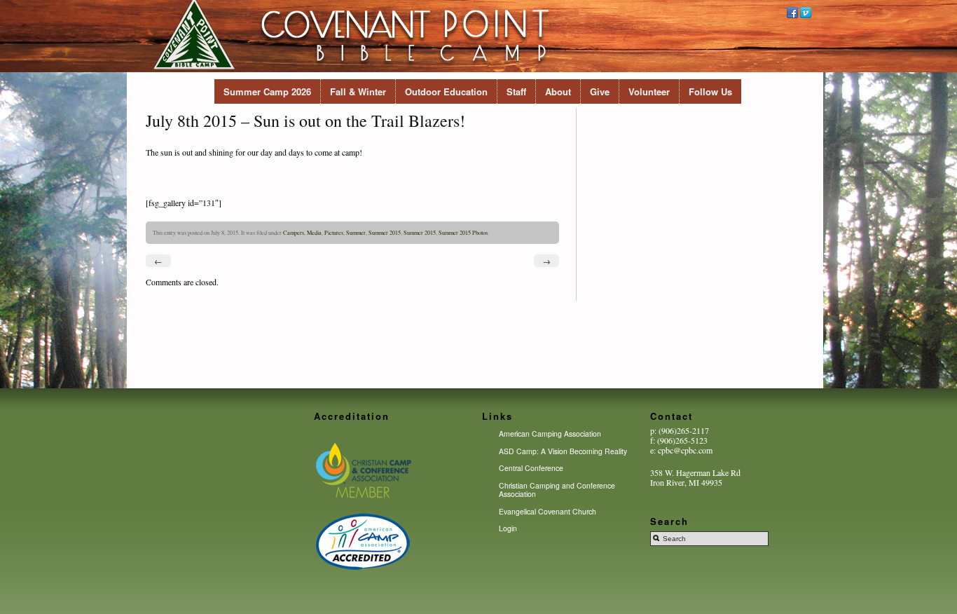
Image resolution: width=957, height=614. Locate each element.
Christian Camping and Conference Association (557, 489)
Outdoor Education (446, 91)
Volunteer (649, 91)
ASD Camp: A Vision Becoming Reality (563, 451)
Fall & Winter (358, 91)
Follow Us (710, 91)
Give (600, 91)
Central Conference (531, 468)
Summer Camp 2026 (267, 91)
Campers (293, 232)
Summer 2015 (385, 232)
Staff (516, 91)
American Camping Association (550, 433)
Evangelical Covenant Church (547, 511)
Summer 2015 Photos (463, 232)
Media (314, 232)
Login (508, 528)
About (558, 91)
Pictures (333, 232)
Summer (356, 232)
